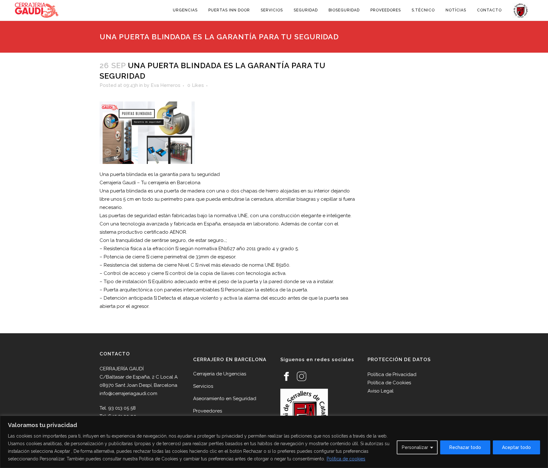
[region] (274, 442)
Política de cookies (346, 458)
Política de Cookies (389, 383)
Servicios (203, 386)
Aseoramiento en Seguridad (224, 398)
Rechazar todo (465, 447)
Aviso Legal (381, 391)
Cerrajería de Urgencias (219, 374)
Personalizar (415, 447)
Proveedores (207, 411)
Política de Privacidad (392, 374)
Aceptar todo (516, 447)
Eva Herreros (165, 85)
